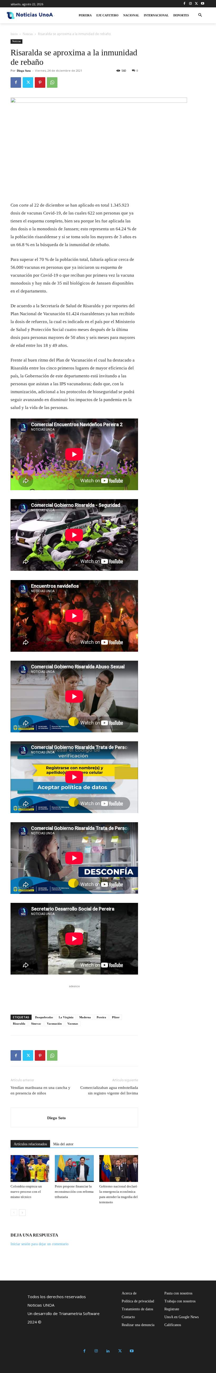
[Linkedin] (108, 1351)
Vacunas (72, 1023)
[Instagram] (191, 4)
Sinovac (36, 1023)
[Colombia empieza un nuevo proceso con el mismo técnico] (30, 1168)
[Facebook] (184, 4)
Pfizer (116, 1017)
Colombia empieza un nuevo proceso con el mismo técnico (26, 1191)
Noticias (28, 34)
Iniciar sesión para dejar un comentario (39, 1244)
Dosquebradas (44, 1017)
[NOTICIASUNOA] (30, 15)
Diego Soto (24, 70)
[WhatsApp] (52, 82)
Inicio (14, 34)
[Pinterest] (40, 82)
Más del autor (63, 1144)
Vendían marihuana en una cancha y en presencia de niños (40, 1090)
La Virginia (66, 1017)
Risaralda (19, 1023)
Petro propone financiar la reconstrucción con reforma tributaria (74, 1191)
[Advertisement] (74, 997)
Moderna (85, 1017)
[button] (200, 15)
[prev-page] (14, 1212)
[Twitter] (196, 4)
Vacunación (54, 1023)
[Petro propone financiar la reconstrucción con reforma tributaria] (74, 1168)
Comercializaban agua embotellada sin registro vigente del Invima (109, 1090)
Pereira (101, 1017)
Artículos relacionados (30, 1144)
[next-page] (22, 1212)
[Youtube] (202, 4)
